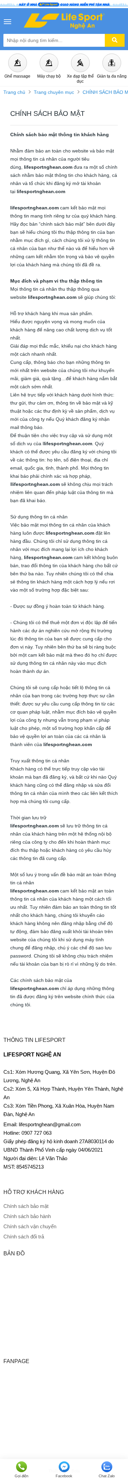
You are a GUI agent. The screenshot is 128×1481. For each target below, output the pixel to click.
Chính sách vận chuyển (29, 1226)
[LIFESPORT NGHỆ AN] (64, 21)
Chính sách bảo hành (27, 1216)
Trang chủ (14, 92)
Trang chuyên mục (54, 92)
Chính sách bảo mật (25, 1206)
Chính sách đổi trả (23, 1236)
